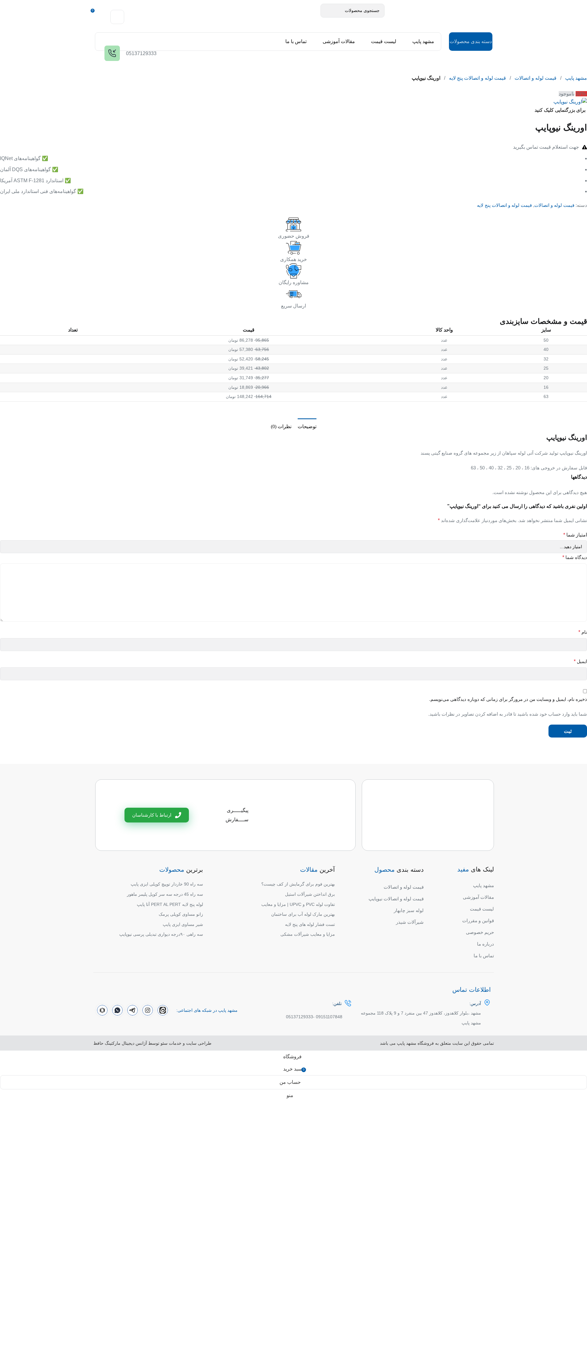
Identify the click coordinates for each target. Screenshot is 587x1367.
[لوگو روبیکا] (102, 1010)
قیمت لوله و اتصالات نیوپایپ (396, 898)
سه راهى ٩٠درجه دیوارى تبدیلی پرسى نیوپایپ (161, 934)
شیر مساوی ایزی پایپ (183, 924)
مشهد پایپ (576, 78)
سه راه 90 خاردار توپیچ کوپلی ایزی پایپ (167, 884)
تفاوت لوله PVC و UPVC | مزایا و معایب (298, 904)
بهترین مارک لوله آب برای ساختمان (303, 914)
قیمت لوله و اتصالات (535, 78)
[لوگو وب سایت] (438, 16)
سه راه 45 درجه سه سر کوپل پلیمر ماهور (165, 894)
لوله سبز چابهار (409, 910)
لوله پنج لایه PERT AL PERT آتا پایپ (170, 904)
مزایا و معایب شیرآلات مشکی (307, 934)
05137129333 (299, 1016)
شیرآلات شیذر (410, 922)
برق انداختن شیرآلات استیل (310, 894)
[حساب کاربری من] (117, 17)
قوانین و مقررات (478, 920)
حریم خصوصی (480, 932)
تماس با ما (484, 955)
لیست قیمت (482, 908)
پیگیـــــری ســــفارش (237, 815)
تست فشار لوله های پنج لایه (310, 924)
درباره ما (485, 944)
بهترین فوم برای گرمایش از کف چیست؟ (298, 884)
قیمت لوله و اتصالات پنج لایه (477, 78)
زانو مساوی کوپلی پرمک (181, 914)
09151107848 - (327, 1016)
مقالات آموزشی (478, 897)
